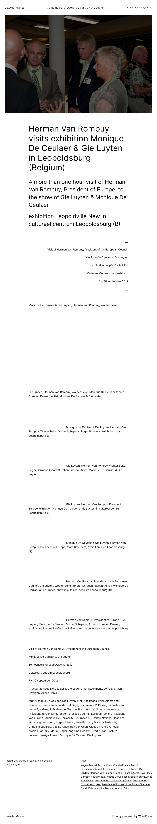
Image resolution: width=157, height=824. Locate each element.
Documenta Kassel (91, 769)
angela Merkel (89, 765)
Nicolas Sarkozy (137, 776)
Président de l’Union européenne (113, 780)
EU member (109, 769)
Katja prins (97, 776)
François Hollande (128, 769)
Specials (47, 760)
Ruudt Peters (88, 788)
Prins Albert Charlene (137, 784)
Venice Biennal (105, 788)
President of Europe (113, 784)
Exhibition (35, 760)
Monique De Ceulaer (115, 776)
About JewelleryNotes (139, 7)
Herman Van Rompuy (102, 772)
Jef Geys (140, 772)
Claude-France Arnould (126, 765)
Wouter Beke (122, 788)
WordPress (145, 816)
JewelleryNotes (14, 7)
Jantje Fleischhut (124, 772)
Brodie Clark (105, 765)
